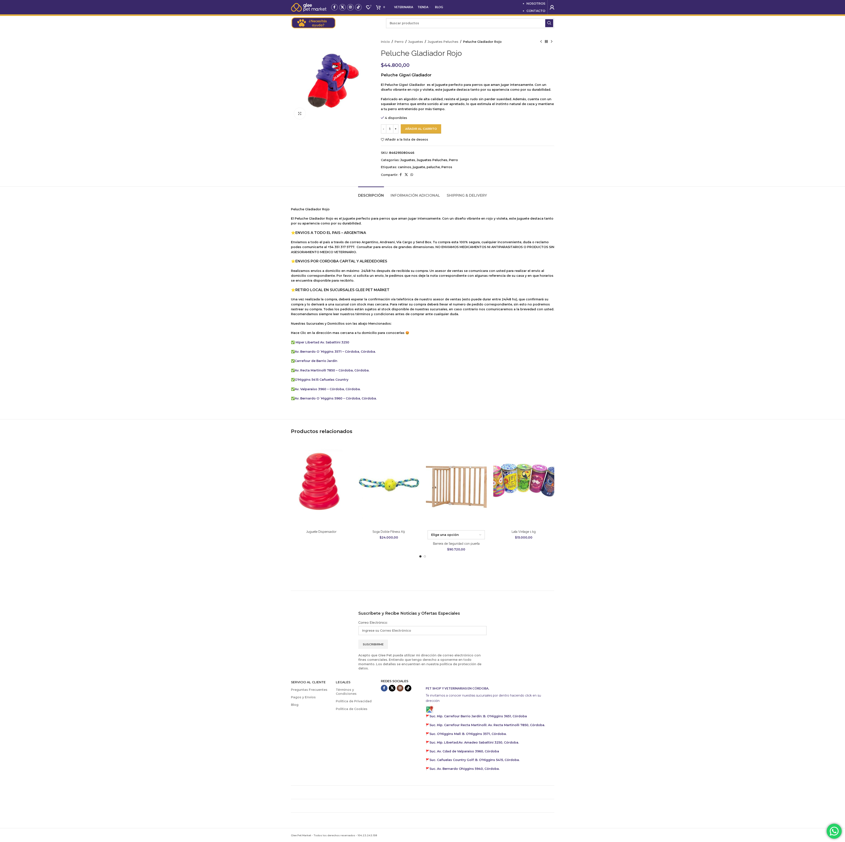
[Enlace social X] (342, 7)
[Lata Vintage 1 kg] (523, 483)
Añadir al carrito (421, 128)
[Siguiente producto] (551, 41)
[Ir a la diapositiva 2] (425, 556)
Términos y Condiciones (346, 692)
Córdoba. (487, 725)
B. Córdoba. (474, 760)
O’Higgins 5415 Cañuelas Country (321, 380)
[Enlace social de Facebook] (334, 7)
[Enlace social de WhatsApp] (411, 175)
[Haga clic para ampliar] (299, 113)
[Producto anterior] (541, 41)
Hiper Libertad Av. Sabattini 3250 (322, 342)
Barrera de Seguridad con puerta (456, 543)
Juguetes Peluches (443, 42)
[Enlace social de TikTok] (358, 7)
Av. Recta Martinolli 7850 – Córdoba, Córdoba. (332, 370)
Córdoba (464, 751)
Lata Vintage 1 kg (524, 531)
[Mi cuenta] (552, 7)
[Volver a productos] (546, 41)
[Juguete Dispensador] (321, 483)
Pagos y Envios (303, 697)
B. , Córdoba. (468, 734)
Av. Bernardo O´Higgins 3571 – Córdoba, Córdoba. (335, 352)
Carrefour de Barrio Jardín (316, 361)
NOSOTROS (535, 4)
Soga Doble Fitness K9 (388, 531)
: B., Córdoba (478, 716)
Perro (399, 42)
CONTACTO (535, 11)
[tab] (371, 193)
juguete (419, 167)
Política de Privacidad (354, 701)
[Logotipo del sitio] (309, 7)
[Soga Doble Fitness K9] (388, 483)
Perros (446, 167)
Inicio (385, 42)
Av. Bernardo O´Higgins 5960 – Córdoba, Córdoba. (336, 398)
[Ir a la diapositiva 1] (420, 556)
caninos (404, 167)
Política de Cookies (351, 709)
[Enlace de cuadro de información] (336, 23)
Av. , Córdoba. (474, 742)
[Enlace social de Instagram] (350, 7)
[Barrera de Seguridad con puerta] (456, 483)
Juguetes (415, 42)
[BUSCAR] (549, 23)
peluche (433, 167)
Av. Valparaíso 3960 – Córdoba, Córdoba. (328, 389)
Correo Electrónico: (373, 623)
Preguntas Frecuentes (309, 690)
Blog (294, 705)
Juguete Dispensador (321, 531)
